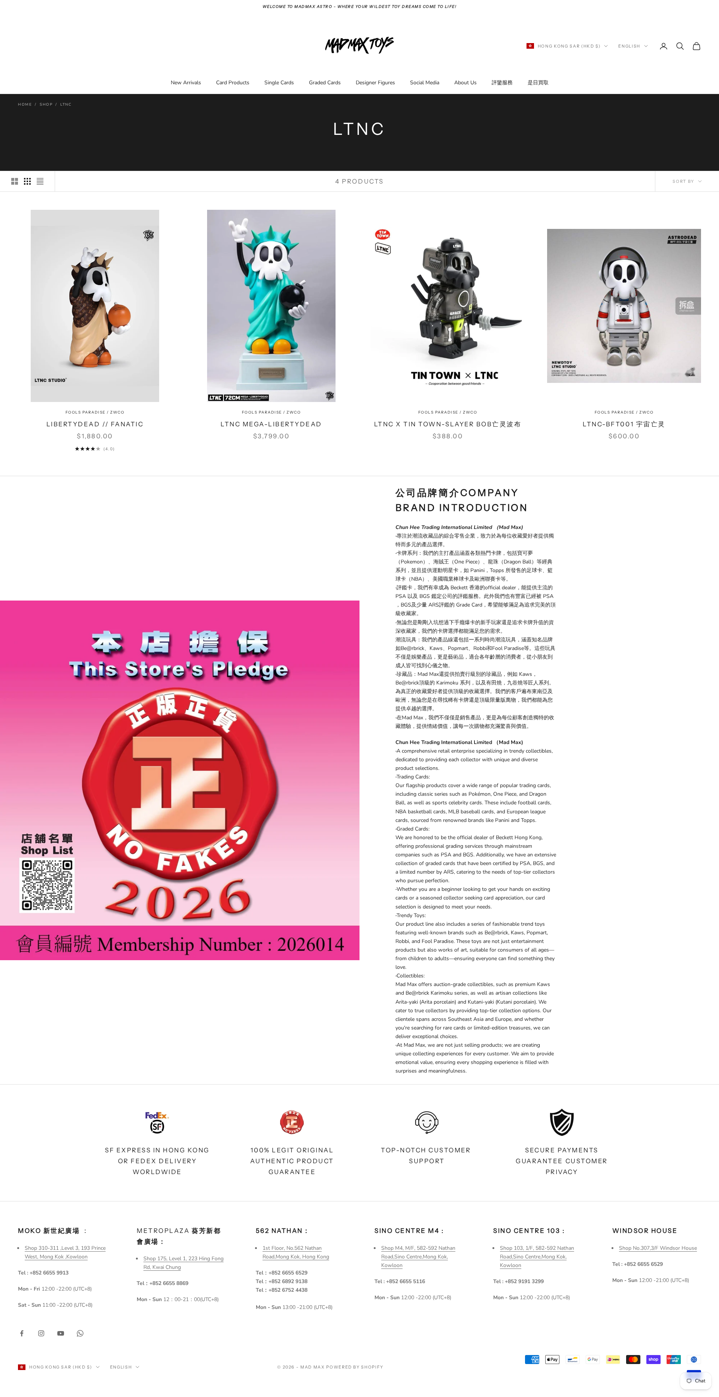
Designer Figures (375, 82)
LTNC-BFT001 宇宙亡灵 (624, 424)
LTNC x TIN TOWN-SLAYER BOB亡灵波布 (448, 424)
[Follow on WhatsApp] (80, 1333)
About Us (465, 82)
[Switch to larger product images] (14, 181)
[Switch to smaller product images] (27, 181)
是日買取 (538, 82)
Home (25, 104)
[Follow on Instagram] (41, 1333)
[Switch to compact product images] (40, 181)
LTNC (66, 104)
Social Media (424, 82)
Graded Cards (325, 82)
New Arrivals (186, 82)
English (629, 46)
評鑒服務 (502, 82)
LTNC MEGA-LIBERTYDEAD (271, 424)
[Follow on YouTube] (60, 1333)
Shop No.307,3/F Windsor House (658, 1248)
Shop (46, 104)
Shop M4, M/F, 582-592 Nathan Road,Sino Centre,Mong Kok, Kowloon (418, 1257)
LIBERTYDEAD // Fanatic (94, 424)
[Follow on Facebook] (21, 1333)
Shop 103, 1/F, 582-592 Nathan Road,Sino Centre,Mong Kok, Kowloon (537, 1257)
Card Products (232, 82)
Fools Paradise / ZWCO (95, 412)
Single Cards (279, 82)
